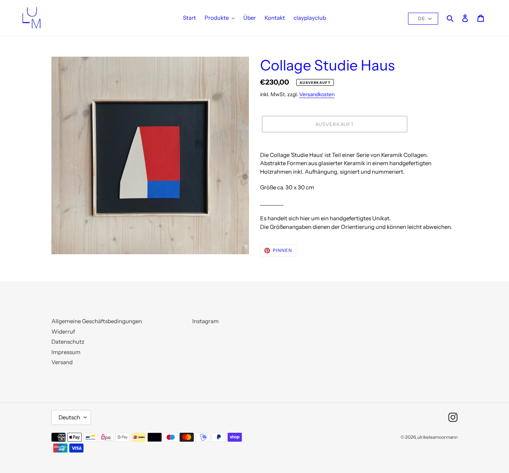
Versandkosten (317, 94)
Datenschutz (67, 341)
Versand (62, 362)
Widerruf (63, 331)
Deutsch (69, 417)
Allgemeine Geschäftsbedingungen (96, 321)
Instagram (205, 321)
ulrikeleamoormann (437, 437)
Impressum (65, 352)
